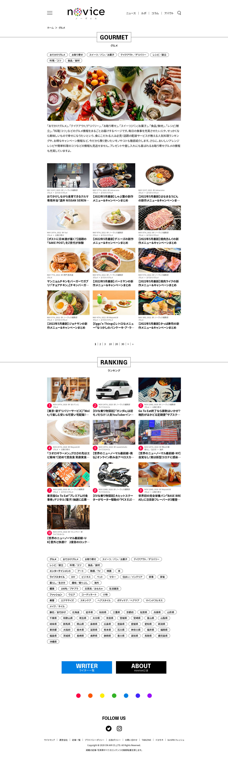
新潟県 (161, 624)
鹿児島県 (163, 635)
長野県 (93, 635)
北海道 (75, 612)
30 (122, 344)
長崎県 (80, 635)
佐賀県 (143, 612)
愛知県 (148, 624)
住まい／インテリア (132, 576)
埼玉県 (82, 618)
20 (116, 344)
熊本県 (107, 629)
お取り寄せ (77, 54)
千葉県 (53, 618)
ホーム (50, 27)
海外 (96, 582)
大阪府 (66, 629)
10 (110, 344)
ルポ (143, 13)
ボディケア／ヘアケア (128, 600)
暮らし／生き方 (57, 582)
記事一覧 (76, 740)
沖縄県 (53, 641)
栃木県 (80, 629)
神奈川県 (136, 629)
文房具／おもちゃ (94, 588)
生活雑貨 (114, 588)
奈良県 (109, 618)
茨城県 (66, 635)
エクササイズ (67, 600)
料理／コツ (55, 60)
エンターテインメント (60, 571)
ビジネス (86, 576)
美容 (52, 600)
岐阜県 (53, 624)
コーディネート (89, 594)
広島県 (107, 624)
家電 (162, 576)
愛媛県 (134, 624)
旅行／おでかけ (58, 612)
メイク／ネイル (57, 606)
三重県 (116, 612)
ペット (100, 576)
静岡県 (107, 635)
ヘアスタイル (104, 600)
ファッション (56, 594)
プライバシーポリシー (94, 740)
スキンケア (85, 600)
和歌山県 (68, 618)
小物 (105, 594)
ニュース (131, 13)
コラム (155, 13)
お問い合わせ (131, 740)
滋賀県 (93, 629)
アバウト (169, 13)
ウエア (71, 594)
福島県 (53, 635)
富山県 (150, 618)
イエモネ (159, 740)
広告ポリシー (115, 740)
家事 (151, 576)
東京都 (53, 629)
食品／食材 (74, 60)
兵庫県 (157, 612)
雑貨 (52, 588)
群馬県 (66, 624)
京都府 (130, 612)
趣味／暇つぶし (80, 582)
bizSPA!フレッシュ (176, 740)
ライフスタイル (57, 576)
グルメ (53, 559)
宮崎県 (137, 618)
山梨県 (164, 618)
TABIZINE (146, 740)
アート (80, 571)
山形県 (170, 612)
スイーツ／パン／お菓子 (101, 54)
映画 (109, 571)
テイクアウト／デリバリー (133, 54)
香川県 (121, 635)
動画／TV (95, 571)
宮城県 (123, 618)
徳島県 (121, 624)
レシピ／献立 (159, 54)
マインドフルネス (154, 600)
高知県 (134, 635)
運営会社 (63, 740)
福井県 (150, 629)
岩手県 (89, 612)
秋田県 (102, 612)
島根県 (93, 624)
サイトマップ (49, 740)
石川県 (121, 629)
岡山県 (80, 624)
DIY (73, 576)
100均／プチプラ (69, 588)
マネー (112, 576)
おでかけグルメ (57, 54)
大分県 (96, 618)
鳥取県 (148, 635)
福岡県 (164, 629)
